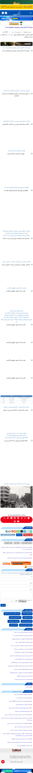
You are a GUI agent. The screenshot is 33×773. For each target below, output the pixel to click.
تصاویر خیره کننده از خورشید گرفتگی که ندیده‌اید (16, 91)
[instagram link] (11, 518)
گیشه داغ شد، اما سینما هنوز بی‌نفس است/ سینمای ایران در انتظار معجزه (17, 553)
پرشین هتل (28, 687)
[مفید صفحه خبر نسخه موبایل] (16, 7)
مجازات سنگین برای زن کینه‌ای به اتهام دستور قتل (16, 231)
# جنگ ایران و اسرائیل (15, 617)
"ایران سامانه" (13, 762)
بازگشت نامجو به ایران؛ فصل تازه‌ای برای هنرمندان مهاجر (19, 742)
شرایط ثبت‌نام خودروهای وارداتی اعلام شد (16, 233)
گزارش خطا (30, 567)
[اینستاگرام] (12, 531)
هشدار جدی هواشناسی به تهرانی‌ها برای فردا (16, 315)
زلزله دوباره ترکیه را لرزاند (16, 311)
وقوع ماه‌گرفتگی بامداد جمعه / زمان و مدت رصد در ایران (19, 723)
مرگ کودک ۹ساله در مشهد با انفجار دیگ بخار (16, 317)
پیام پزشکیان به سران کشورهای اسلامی (23, 659)
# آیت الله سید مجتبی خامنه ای (12, 613)
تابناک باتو (17, 543)
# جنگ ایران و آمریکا (26, 621)
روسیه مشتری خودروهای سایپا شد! (16, 436)
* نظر (31, 589)
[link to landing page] (17, 13)
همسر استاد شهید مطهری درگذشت (16, 288)
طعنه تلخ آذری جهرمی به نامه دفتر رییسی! (16, 438)
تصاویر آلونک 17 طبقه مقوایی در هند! (23, 642)
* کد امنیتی (29, 600)
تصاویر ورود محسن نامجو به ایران (24, 698)
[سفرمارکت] (16, 563)
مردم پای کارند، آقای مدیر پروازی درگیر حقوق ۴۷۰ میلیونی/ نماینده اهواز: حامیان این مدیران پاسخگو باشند (17, 734)
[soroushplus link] (15, 518)
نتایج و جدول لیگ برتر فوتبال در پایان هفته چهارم (20, 673)
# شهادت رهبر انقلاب (13, 621)
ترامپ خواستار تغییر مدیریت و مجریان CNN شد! (21, 662)
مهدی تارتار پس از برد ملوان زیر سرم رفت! (22, 649)
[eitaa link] (8, 518)
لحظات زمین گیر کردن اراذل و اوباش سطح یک (21, 739)
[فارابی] (16, 23)
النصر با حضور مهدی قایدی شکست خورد (22, 632)
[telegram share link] (24, 531)
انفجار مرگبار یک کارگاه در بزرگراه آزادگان (23, 652)
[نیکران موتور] (16, 44)
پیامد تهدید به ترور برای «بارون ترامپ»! (22, 679)
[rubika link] (28, 518)
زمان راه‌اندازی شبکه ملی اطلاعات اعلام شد (16, 313)
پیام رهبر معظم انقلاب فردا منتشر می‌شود (22, 669)
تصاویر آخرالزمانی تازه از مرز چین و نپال (22, 694)
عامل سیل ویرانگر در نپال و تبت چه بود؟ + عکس (20, 730)
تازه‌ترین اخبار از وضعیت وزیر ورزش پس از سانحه (16, 235)
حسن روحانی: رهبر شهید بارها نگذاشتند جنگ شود (20, 656)
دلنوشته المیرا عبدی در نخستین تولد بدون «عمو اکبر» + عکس (18, 715)
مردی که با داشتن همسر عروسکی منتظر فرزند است (16, 48)
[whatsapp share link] (18, 531)
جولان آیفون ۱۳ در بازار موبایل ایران (16, 433)
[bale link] (18, 518)
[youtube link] (18, 521)
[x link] (4, 518)
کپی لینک (19, 535)
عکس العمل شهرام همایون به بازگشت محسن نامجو (20, 708)
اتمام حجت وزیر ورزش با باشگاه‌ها (24, 676)
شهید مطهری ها (8, 543)
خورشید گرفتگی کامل (26, 543)
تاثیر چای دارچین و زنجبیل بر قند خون (23, 727)
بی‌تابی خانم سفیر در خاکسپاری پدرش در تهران (16, 407)
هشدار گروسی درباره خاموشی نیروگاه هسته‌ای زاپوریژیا (19, 666)
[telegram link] (22, 518)
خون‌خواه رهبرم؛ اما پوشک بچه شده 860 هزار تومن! (20, 701)
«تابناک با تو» (10, 34)
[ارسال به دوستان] (27, 531)
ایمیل (31, 583)
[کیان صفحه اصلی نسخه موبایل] (16, 771)
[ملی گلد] (16, 2)
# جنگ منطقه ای (27, 617)
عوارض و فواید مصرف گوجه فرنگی (23, 704)
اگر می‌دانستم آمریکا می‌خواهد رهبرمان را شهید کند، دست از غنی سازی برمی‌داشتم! (16, 719)
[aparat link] (15, 521)
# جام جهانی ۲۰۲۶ (27, 613)
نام (31, 576)
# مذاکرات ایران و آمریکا (25, 625)
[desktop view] (6, 13)
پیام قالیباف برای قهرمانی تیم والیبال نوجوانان (21, 639)
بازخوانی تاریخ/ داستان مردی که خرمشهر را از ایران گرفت (19, 558)
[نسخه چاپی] (30, 531)
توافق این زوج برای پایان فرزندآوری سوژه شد (16, 187)
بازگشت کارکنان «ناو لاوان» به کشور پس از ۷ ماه (21, 646)
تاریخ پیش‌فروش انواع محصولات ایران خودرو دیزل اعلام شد (16, 321)
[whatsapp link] (25, 518)
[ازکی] (16, 18)
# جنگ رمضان (13, 625)
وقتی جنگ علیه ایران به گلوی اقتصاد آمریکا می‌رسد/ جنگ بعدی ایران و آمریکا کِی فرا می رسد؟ (16, 548)
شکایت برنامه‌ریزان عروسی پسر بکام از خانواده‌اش (16, 121)
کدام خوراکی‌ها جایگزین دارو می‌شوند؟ (23, 711)
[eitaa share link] (15, 531)
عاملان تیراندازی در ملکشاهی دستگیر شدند (22, 635)
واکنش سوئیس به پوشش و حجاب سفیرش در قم (16, 262)
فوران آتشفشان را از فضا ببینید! (16, 151)
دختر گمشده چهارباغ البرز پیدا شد (24, 746)
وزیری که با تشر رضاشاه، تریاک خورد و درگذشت (16, 484)
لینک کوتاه (29, 535)
